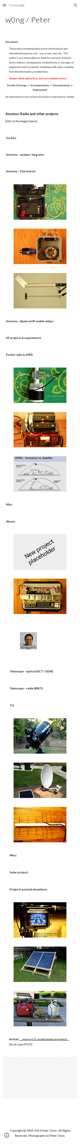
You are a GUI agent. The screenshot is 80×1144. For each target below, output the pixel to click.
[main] (40, 19)
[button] (4, 5)
